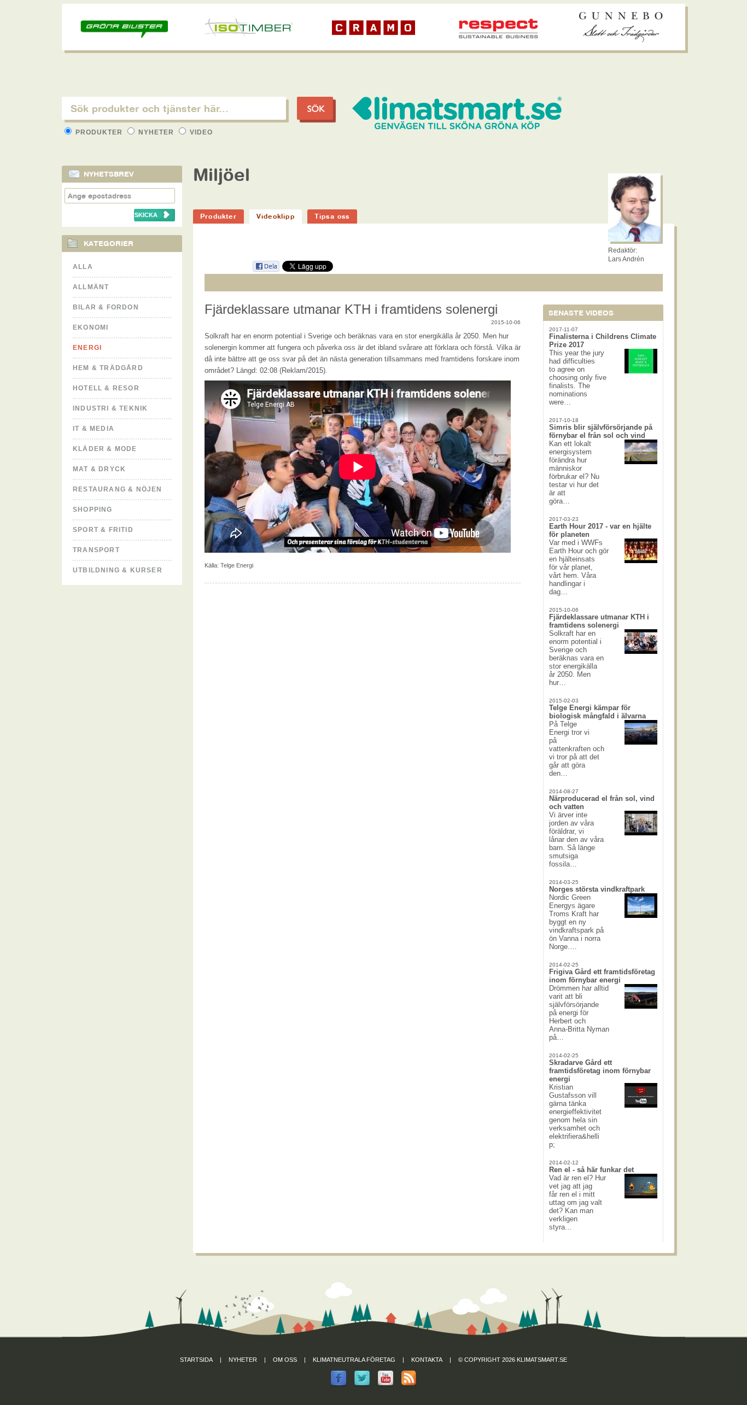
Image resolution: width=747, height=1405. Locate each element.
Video (200, 132)
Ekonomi (90, 327)
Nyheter (156, 132)
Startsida (196, 1359)
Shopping (93, 509)
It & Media (93, 428)
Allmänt (91, 287)
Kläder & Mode (105, 449)
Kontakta (426, 1359)
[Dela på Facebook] (266, 270)
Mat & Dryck (99, 469)
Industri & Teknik (110, 408)
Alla (83, 267)
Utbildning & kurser (117, 570)
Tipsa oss (332, 216)
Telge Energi (236, 565)
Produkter (99, 132)
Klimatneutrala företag (354, 1359)
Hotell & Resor (106, 388)
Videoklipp (275, 216)
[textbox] (174, 108)
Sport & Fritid (103, 530)
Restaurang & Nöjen (117, 489)
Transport (96, 550)
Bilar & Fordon (106, 307)
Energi (87, 348)
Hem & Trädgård (108, 368)
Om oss (285, 1359)
